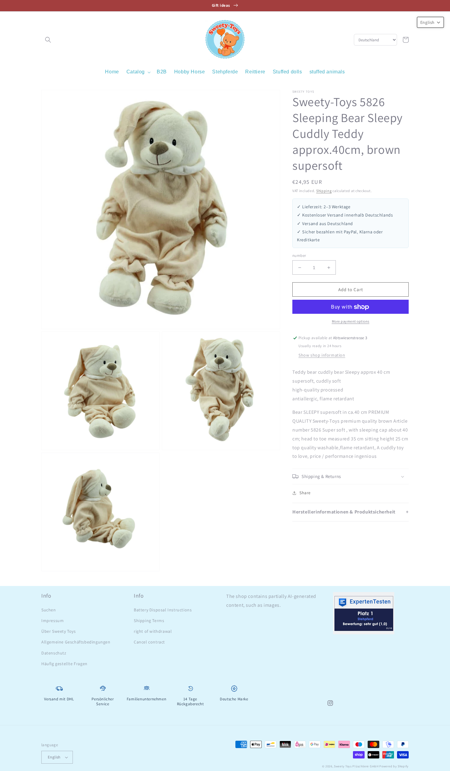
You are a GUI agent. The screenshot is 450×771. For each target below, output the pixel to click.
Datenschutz (53, 653)
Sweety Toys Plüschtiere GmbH (356, 766)
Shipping (324, 190)
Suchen (48, 610)
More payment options (350, 321)
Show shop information (321, 355)
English (54, 757)
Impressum (52, 620)
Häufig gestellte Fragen (64, 663)
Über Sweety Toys (58, 631)
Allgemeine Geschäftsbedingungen (76, 642)
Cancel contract (149, 642)
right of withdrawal (153, 631)
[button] (48, 39)
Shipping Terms (149, 620)
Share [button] (305, 492)
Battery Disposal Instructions (163, 610)
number (299, 255)
